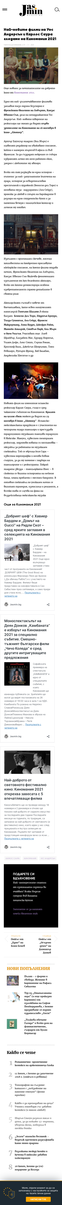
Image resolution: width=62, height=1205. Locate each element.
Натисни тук (38, 1199)
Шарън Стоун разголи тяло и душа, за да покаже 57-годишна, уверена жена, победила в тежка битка (34, 1123)
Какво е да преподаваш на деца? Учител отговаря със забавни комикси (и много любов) (34, 1106)
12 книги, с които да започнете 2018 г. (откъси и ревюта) (34, 1075)
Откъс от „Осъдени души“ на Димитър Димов (45, 944)
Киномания (30, 858)
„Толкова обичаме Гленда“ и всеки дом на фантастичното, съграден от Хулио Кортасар (38, 1027)
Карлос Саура (13, 858)
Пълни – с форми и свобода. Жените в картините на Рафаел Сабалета (38, 981)
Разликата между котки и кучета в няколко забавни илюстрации (31, 1154)
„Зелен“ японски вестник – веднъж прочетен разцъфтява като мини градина (34, 1139)
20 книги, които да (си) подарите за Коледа (29, 1168)
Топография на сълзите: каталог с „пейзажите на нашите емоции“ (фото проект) (30, 1090)
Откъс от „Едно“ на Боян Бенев (18, 941)
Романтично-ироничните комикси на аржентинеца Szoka (34, 1064)
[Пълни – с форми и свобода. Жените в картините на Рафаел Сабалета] (13, 981)
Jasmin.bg (31, 10)
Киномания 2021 (24, 92)
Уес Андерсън (48, 858)
